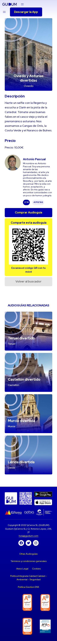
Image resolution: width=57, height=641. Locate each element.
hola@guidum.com (28, 535)
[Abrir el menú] (22, 4)
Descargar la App (26, 12)
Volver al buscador (28, 281)
